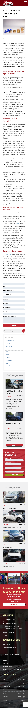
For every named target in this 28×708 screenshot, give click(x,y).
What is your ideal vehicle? (10, 316)
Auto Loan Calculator (11, 654)
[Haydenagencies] (8, 3)
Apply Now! (6, 645)
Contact (6, 663)
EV (7, 351)
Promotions (9, 360)
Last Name (5, 303)
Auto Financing (10, 340)
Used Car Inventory (9, 648)
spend (17, 223)
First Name (5, 299)
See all (14, 445)
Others (8, 357)
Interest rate (8, 462)
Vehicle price (8, 458)
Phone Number (6, 312)
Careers (8, 349)
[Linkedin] (6, 635)
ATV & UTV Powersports (11, 651)
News (7, 354)
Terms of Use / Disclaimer (12, 669)
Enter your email (7, 307)
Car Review (9, 346)
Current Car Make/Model (9, 282)
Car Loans (8, 343)
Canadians (8, 254)
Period (8, 466)
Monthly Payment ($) (8, 290)
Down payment (9, 469)
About (5, 660)
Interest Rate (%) (7, 294)
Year (4, 286)
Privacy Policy (8, 666)
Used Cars (8, 366)
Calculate (14, 475)
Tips (7, 363)
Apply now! (14, 604)
